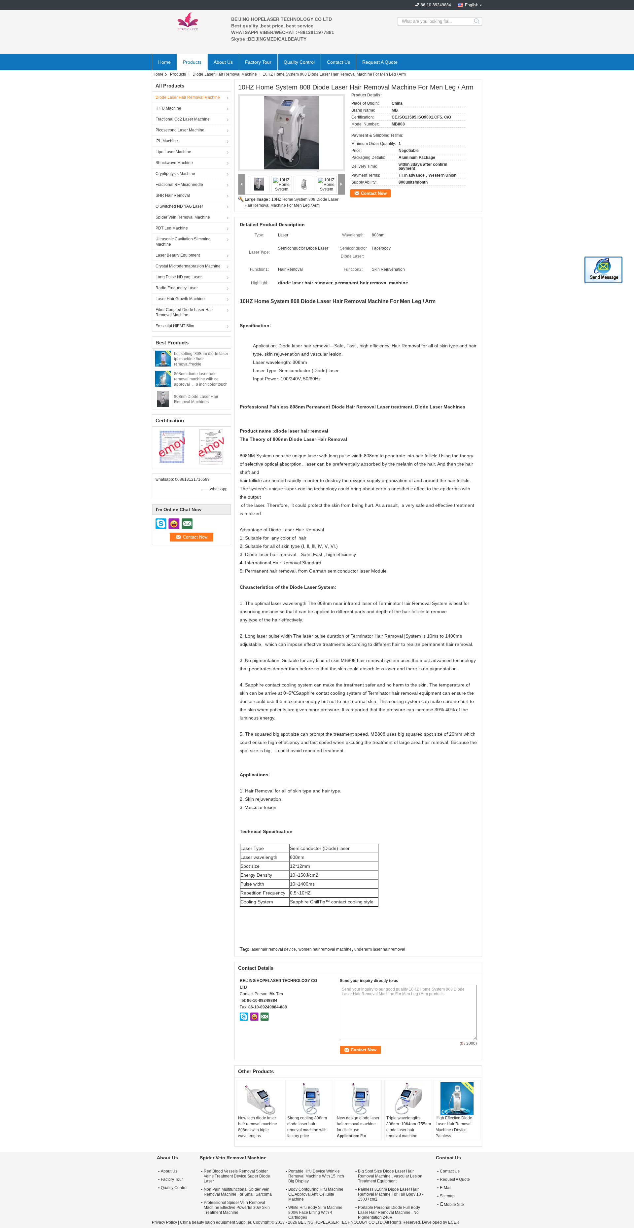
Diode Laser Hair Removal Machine (225, 74)
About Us (223, 62)
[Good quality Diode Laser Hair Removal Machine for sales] (172, 446)
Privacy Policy (164, 1222)
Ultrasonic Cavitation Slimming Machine (183, 242)
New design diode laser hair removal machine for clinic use (358, 1124)
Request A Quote (380, 62)
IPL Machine (167, 141)
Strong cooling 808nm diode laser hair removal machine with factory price (307, 1127)
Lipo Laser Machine (173, 152)
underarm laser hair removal (379, 949)
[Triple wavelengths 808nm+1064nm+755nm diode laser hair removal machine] (408, 1098)
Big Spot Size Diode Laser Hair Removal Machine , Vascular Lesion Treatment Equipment (390, 1176)
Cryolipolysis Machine (175, 173)
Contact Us (338, 62)
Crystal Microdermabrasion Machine (188, 266)
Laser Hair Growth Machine (180, 299)
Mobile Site (454, 1204)
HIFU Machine (168, 108)
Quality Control (299, 62)
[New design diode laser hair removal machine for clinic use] (358, 1098)
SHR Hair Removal (173, 195)
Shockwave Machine (174, 162)
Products (192, 62)
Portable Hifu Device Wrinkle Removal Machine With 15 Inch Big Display (316, 1176)
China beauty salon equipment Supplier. (216, 1222)
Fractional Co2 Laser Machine (183, 119)
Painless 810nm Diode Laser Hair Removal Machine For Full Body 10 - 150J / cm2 (390, 1194)
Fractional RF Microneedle (179, 184)
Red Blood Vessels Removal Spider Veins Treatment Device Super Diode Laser (237, 1176)
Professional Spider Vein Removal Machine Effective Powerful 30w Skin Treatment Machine (237, 1207)
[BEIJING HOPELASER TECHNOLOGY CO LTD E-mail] (264, 1016)
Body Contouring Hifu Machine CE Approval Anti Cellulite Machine (315, 1194)
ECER (453, 1222)
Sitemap (447, 1196)
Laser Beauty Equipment (178, 255)
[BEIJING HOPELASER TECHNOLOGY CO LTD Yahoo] (254, 1016)
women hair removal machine (325, 949)
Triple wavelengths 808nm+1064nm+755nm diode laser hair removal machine (408, 1127)
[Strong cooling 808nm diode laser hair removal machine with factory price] (309, 1098)
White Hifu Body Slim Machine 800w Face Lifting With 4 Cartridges (315, 1212)
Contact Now (374, 193)
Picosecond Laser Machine (180, 130)
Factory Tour (258, 62)
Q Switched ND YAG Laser (179, 206)
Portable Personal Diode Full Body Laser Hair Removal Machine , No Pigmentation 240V (389, 1212)
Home (164, 62)
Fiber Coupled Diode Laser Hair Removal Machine (184, 312)
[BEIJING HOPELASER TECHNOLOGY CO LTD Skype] (244, 1016)
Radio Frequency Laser (177, 288)
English (471, 5)
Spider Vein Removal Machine (183, 217)
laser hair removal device (273, 949)
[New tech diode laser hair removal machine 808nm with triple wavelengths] (259, 1098)
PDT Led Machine (172, 228)
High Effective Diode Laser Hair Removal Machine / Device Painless (454, 1127)
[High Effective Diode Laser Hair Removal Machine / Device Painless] (457, 1098)
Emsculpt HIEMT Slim (175, 326)
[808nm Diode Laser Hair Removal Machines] (163, 398)
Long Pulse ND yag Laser (179, 277)
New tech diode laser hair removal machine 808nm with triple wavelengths (257, 1127)
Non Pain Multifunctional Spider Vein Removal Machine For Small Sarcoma (238, 1192)
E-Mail (445, 1187)
